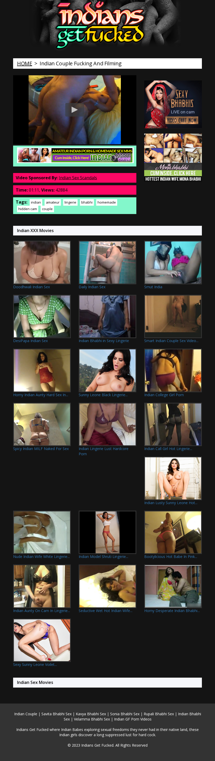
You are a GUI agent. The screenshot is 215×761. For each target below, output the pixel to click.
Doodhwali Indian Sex (31, 286)
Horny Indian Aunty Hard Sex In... (40, 394)
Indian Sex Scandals (78, 178)
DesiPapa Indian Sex (30, 340)
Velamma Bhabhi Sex (92, 719)
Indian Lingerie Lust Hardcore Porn (103, 451)
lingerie (70, 202)
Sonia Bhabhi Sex (124, 713)
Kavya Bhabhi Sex (91, 713)
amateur (53, 202)
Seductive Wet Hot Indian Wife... (105, 610)
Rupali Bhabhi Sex (159, 713)
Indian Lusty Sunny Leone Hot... (170, 502)
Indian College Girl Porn (164, 394)
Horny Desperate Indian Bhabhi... (172, 610)
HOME (24, 63)
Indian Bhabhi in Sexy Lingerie (104, 340)
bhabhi (87, 202)
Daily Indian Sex (92, 286)
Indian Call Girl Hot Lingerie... (168, 448)
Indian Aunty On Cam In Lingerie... (41, 610)
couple (47, 208)
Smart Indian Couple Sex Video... (171, 340)
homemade (107, 202)
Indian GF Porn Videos (133, 719)
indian (36, 202)
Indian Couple (25, 713)
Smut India (153, 286)
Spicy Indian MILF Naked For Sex (41, 448)
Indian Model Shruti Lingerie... (103, 556)
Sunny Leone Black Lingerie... (103, 394)
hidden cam (27, 208)
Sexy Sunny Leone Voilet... (35, 664)
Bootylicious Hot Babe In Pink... (170, 556)
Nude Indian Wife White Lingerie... (41, 556)
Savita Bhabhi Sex (56, 713)
